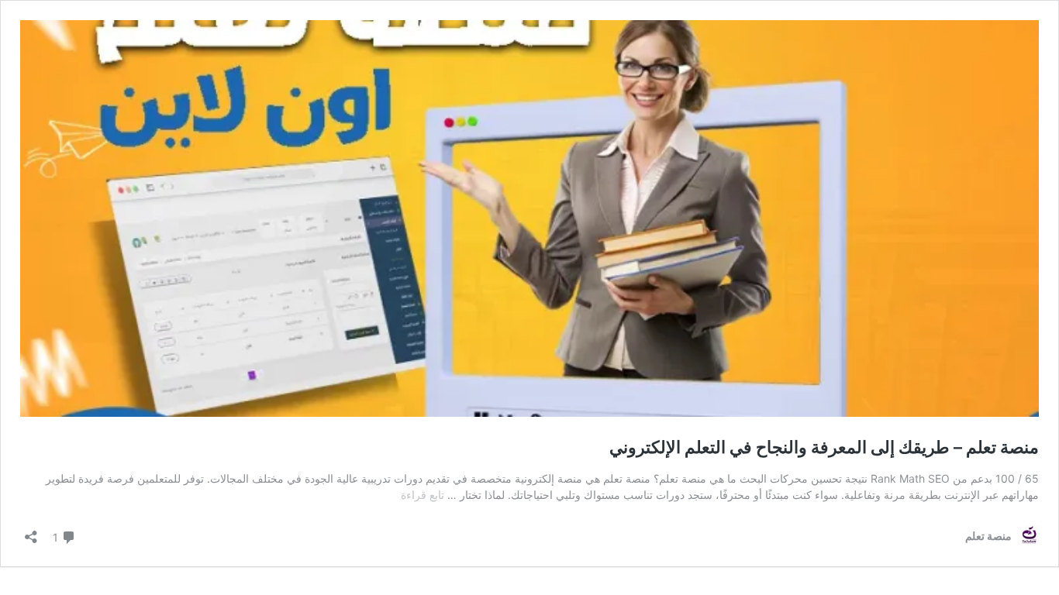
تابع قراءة (422, 494)
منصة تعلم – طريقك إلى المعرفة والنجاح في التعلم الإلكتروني (824, 447)
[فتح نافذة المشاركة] (31, 532)
